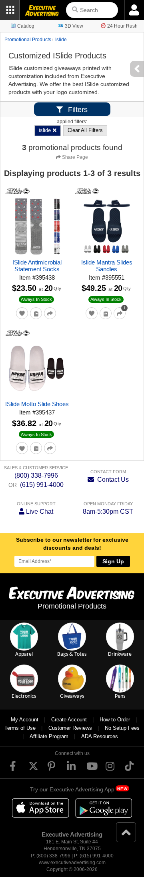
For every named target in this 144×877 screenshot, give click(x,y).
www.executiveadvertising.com (72, 862)
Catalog (25, 26)
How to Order (115, 720)
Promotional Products (27, 39)
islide (61, 39)
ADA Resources (99, 736)
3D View (74, 26)
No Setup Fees (122, 728)
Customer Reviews (70, 728)
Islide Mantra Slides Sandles (106, 265)
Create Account (69, 720)
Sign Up (113, 561)
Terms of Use (20, 728)
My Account (24, 720)
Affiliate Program (49, 736)
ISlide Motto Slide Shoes (37, 403)
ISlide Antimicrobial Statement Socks (37, 265)
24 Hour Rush (122, 26)
